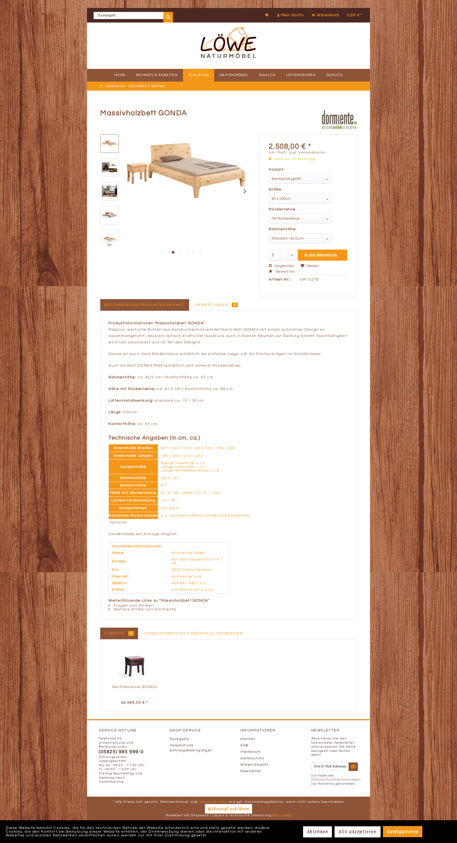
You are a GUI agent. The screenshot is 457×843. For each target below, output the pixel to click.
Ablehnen (317, 831)
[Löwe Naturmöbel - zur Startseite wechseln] (228, 33)
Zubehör (118, 633)
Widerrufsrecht (254, 764)
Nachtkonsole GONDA (134, 687)
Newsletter (250, 771)
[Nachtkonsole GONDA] (134, 663)
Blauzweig (282, 815)
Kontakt (247, 739)
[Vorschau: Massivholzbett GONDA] (109, 143)
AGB (244, 745)
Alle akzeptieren (358, 831)
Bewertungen (216, 305)
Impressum (250, 751)
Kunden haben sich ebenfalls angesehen (194, 633)
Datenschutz (252, 758)
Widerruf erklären (228, 808)
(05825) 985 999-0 (121, 751)
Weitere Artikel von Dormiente (144, 609)
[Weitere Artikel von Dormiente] (339, 119)
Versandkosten (213, 802)
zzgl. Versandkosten (307, 152)
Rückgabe (179, 739)
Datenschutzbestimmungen (336, 779)
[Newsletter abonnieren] (353, 766)
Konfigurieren (402, 831)
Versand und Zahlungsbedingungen (191, 748)
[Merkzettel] (267, 15)
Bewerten (285, 271)
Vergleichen (283, 266)
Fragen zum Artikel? (134, 605)
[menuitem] (133, 15)
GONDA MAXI (150, 365)
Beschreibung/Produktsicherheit (144, 305)
